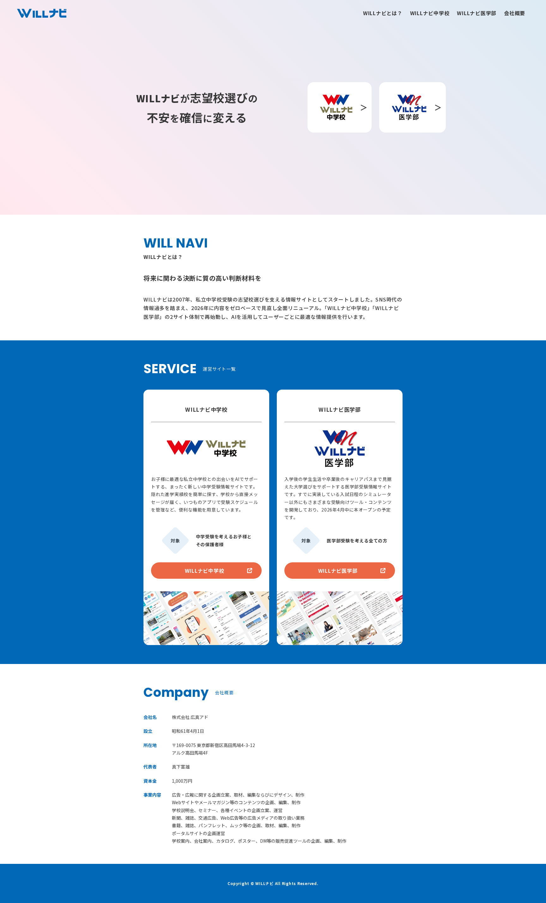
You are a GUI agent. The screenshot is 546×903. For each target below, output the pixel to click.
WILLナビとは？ (383, 13)
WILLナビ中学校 (430, 13)
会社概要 (514, 13)
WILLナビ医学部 (476, 13)
